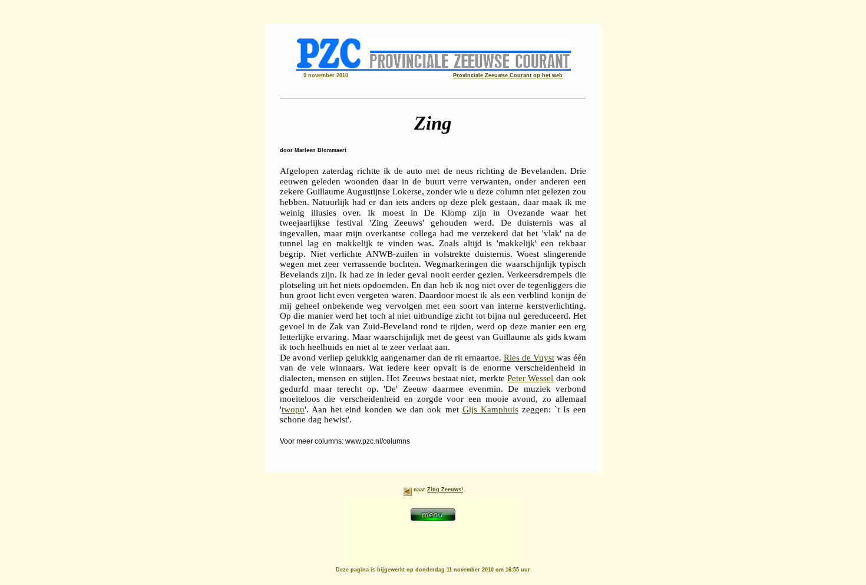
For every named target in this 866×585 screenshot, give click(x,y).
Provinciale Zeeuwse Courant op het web (508, 75)
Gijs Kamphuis (490, 409)
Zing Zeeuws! (445, 490)
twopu (293, 409)
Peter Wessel (530, 378)
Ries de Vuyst (529, 357)
